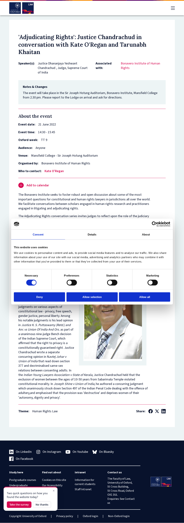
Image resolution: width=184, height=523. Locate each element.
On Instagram (52, 452)
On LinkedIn (24, 452)
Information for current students (85, 482)
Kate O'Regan (54, 171)
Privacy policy (64, 516)
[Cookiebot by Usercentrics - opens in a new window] (154, 224)
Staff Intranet (83, 489)
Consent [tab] (38, 234)
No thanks (42, 504)
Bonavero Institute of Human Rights (140, 65)
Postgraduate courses (22, 480)
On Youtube (80, 452)
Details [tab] (92, 234)
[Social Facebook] (150, 411)
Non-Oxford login (119, 516)
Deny (39, 296)
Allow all (144, 296)
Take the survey (19, 504)
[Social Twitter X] (157, 411)
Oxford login (90, 516)
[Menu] (173, 8)
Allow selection (92, 296)
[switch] (72, 282)
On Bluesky (106, 452)
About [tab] (146, 234)
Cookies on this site (54, 480)
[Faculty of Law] (21, 8)
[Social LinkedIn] (163, 411)
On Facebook (24, 459)
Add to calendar (38, 185)
